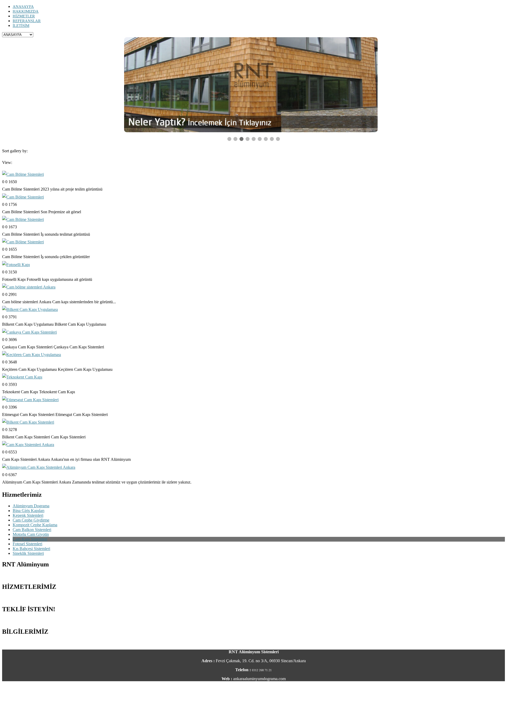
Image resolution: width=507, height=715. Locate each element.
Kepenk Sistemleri (28, 515)
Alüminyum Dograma (31, 506)
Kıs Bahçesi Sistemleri (31, 548)
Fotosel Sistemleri (27, 544)
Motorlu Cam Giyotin (31, 534)
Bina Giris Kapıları (28, 510)
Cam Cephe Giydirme (31, 520)
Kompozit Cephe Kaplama (35, 525)
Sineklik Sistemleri (28, 553)
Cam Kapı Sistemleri (30, 539)
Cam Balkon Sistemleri (32, 529)
